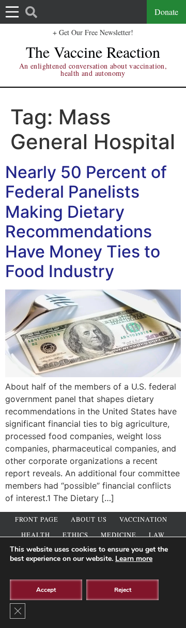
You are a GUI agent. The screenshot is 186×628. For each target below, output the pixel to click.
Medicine (118, 534)
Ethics (75, 534)
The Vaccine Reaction (93, 51)
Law (157, 534)
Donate (166, 11)
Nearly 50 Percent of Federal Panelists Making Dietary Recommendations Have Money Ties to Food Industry (86, 221)
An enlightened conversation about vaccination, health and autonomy (93, 69)
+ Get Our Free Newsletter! (93, 32)
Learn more (133, 558)
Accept (46, 590)
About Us (89, 519)
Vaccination (143, 519)
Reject (122, 590)
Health (35, 534)
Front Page (36, 519)
